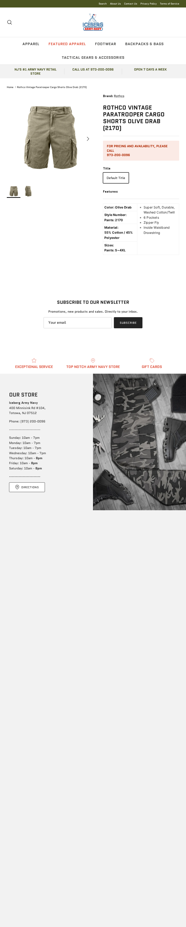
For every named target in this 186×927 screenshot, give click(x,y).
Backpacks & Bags (144, 44)
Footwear (105, 44)
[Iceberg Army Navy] (93, 22)
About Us (115, 3)
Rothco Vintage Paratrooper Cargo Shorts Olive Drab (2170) (52, 87)
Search (103, 3)
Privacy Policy (148, 3)
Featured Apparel (67, 44)
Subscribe (128, 323)
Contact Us (130, 3)
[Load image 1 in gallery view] (50, 136)
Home (10, 87)
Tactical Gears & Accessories (93, 57)
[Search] (9, 22)
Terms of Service (169, 3)
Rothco (119, 96)
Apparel (30, 44)
